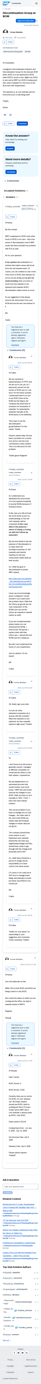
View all (6, 1340)
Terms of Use (31, 1360)
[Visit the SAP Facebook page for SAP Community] (14, 1353)
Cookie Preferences (10, 1378)
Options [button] (37, 21)
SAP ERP (27, 51)
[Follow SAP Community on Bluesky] (18, 1353)
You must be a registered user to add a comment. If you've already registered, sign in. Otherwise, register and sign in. (20, 334)
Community (16, 3)
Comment (22, 124)
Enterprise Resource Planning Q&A (18, 1246)
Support (31, 1372)
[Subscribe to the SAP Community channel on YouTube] (22, 1353)
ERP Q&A (7, 9)
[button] (4, 42)
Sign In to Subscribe (26, 21)
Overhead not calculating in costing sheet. (19, 1243)
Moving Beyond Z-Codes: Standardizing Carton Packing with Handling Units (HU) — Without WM (20, 1207)
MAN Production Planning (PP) (13, 51)
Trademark (10, 1372)
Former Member (16, 32)
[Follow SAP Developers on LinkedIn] (27, 1353)
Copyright (10, 1366)
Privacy (10, 1360)
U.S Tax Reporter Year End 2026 (15, 1220)
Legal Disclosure (31, 1366)
